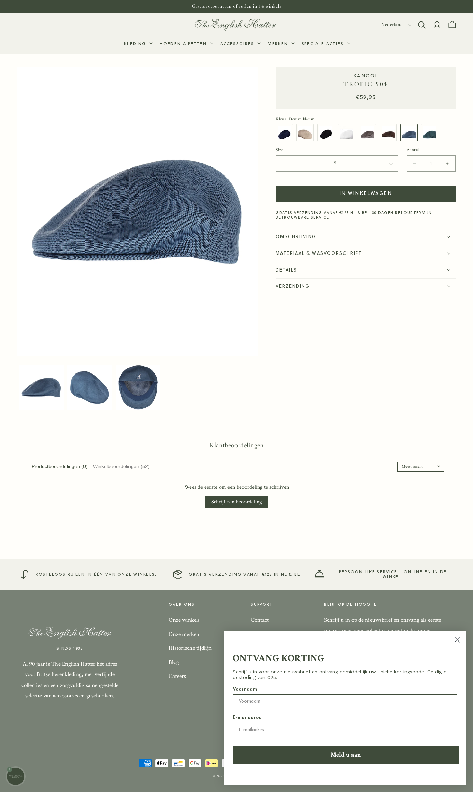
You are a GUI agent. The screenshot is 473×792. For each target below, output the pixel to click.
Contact (260, 620)
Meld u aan (346, 755)
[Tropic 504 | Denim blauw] (410, 132)
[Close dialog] (457, 640)
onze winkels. (137, 574)
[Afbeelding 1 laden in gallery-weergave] (41, 387)
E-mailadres (247, 718)
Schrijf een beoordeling (236, 502)
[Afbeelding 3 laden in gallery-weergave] (138, 387)
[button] (137, 44)
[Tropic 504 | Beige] (306, 132)
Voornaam (245, 689)
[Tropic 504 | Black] (327, 132)
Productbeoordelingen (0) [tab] (60, 466)
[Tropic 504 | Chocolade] (390, 132)
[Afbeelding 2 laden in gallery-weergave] (89, 387)
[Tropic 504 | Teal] (431, 132)
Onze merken (184, 634)
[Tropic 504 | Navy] (286, 132)
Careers (177, 676)
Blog (174, 662)
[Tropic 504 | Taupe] (369, 132)
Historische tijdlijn (190, 648)
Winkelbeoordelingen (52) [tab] (121, 466)
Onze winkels (184, 620)
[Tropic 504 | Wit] (348, 132)
